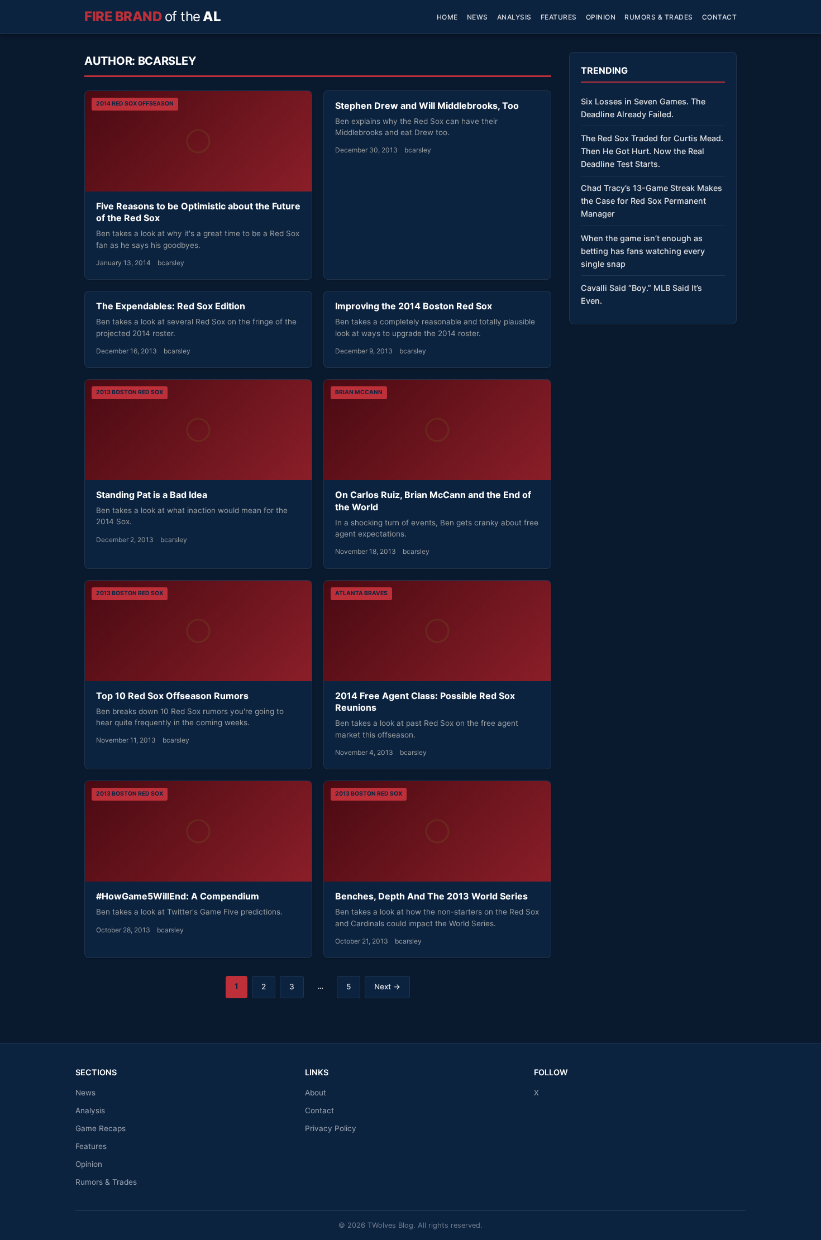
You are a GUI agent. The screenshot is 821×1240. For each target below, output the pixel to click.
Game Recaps (100, 1128)
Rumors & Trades (658, 17)
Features (559, 17)
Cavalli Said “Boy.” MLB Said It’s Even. (641, 294)
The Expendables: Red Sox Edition (170, 306)
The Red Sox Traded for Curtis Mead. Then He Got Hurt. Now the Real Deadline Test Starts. (652, 151)
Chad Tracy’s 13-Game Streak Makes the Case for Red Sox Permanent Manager (651, 200)
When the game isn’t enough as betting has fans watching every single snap (643, 251)
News (477, 17)
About (315, 1092)
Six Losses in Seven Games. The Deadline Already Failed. (643, 108)
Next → (387, 986)
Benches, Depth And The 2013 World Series (431, 896)
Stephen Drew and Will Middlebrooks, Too (427, 105)
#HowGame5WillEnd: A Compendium (177, 896)
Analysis (514, 17)
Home (447, 17)
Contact (719, 17)
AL (152, 16)
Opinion (601, 17)
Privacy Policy (330, 1128)
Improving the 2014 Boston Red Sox (413, 306)
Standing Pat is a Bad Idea (151, 494)
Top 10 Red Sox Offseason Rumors (172, 695)
